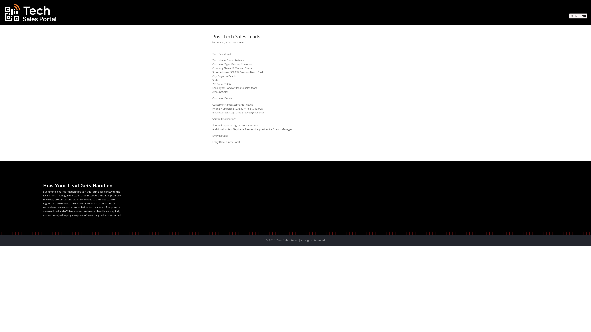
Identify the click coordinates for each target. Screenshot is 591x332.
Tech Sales (238, 42)
